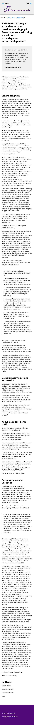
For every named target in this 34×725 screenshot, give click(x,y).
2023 (13, 17)
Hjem (8, 17)
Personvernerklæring (8, 713)
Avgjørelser (20, 17)
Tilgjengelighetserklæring (10, 716)
